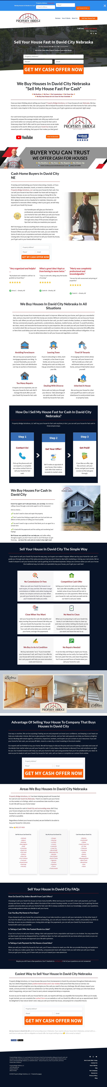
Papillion (54, 864)
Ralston (84, 838)
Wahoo (84, 854)
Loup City (54, 848)
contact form (40, 998)
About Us (75, 18)
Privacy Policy (93, 1076)
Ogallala (53, 860)
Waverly (84, 856)
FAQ (87, 31)
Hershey (23, 866)
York (84, 864)
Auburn (24, 840)
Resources (94, 1073)
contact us (58, 961)
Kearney (54, 840)
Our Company (93, 1070)
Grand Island (23, 862)
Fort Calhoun (23, 858)
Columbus (24, 848)
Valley (84, 852)
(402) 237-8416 (90, 28)
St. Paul (84, 846)
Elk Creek (23, 852)
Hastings (23, 864)
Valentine (84, 850)
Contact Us (93, 31)
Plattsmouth (54, 868)
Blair (23, 846)
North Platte (54, 858)
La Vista (54, 842)
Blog (96, 1078)
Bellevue (23, 842)
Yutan (84, 866)
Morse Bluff (54, 850)
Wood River (84, 862)
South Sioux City (84, 844)
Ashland (23, 838)
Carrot (40, 1074)
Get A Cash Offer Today (90, 1060)
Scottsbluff (84, 840)
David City (24, 799)
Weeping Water (84, 858)
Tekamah (84, 848)
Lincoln (54, 844)
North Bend (54, 856)
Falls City (23, 856)
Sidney (84, 842)
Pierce (54, 866)
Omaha (54, 862)
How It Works (66, 18)
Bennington (23, 844)
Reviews (57, 18)
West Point (84, 860)
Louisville (54, 846)
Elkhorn (23, 854)
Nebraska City (54, 852)
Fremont (23, 860)
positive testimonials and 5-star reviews (46, 984)
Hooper (54, 838)
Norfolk (54, 854)
